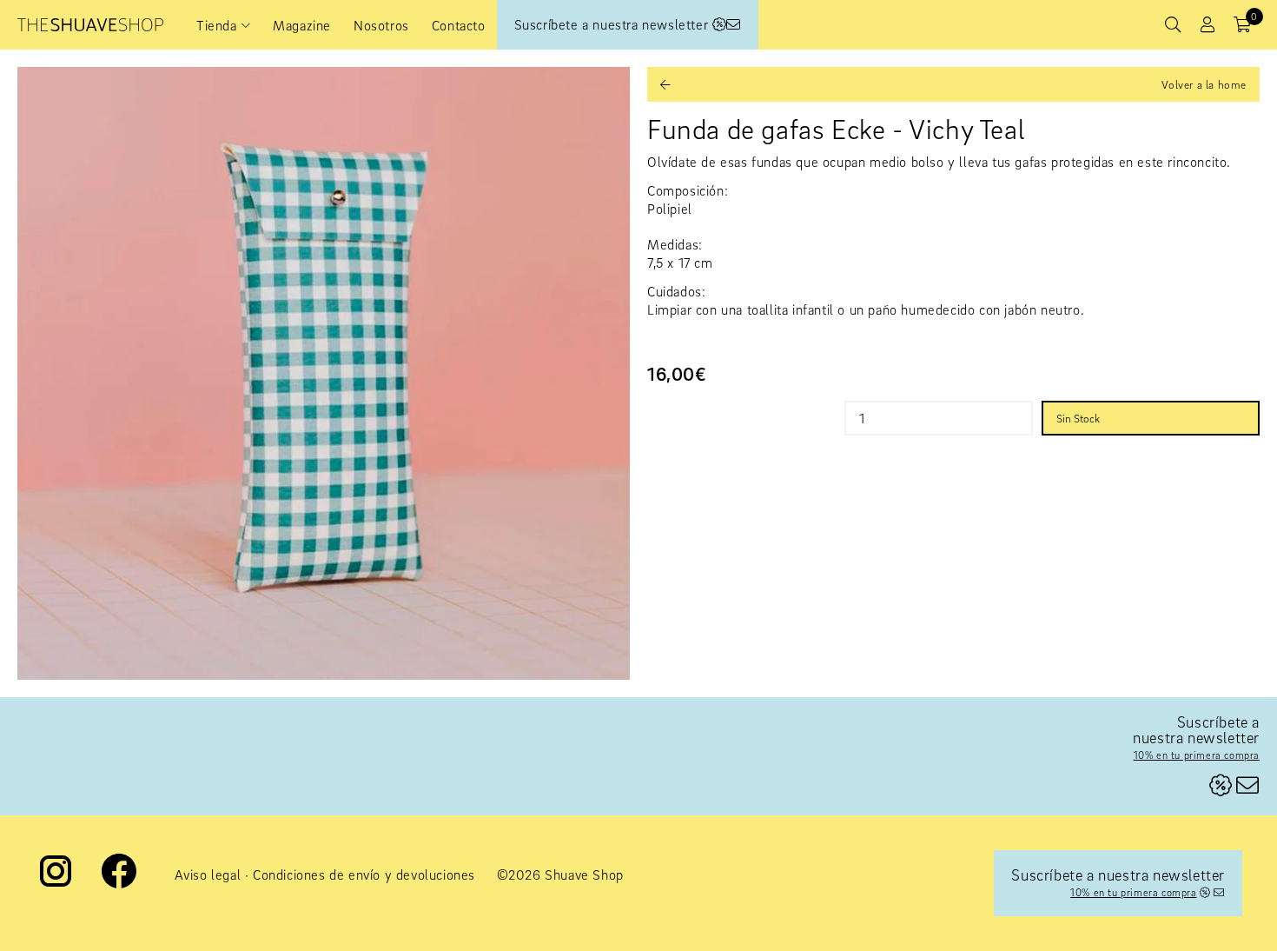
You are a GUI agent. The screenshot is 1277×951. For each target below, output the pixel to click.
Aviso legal (208, 874)
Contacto (459, 25)
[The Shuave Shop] (90, 24)
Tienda (216, 25)
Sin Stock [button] (1078, 418)
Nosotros (381, 25)
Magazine (302, 25)
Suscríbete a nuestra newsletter (613, 24)
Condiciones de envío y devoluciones (364, 874)
